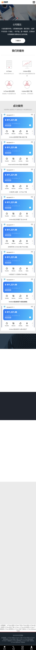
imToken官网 (10, 625)
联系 (31, 649)
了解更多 (18, 41)
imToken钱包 (25, 625)
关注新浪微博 (13, 448)
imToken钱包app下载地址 (18, 642)
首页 (4, 649)
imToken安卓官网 (24, 627)
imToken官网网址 (9, 629)
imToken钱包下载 (9, 627)
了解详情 (18, 413)
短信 (22, 649)
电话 (13, 649)
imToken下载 (18, 625)
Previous (6, 12)
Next (30, 12)
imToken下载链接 (7, 641)
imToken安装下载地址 (20, 629)
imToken (17, 627)
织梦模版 (20, 635)
